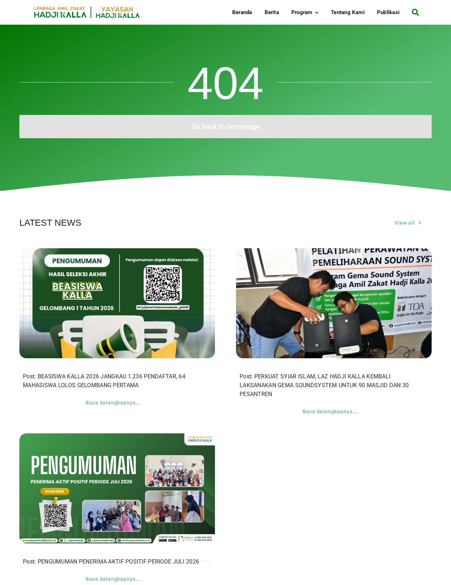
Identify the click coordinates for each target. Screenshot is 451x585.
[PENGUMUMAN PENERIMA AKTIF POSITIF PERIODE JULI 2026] (117, 439)
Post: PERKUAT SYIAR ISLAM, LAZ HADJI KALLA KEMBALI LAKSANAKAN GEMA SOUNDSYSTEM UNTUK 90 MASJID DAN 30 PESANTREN (324, 385)
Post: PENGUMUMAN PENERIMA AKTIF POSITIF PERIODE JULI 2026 (111, 561)
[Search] (412, 12)
